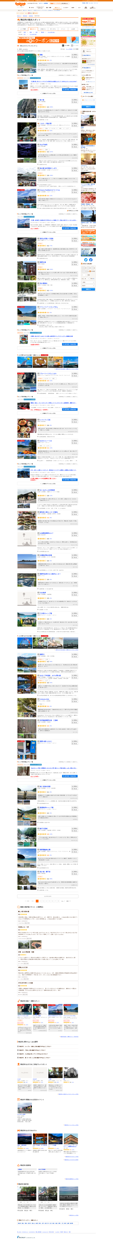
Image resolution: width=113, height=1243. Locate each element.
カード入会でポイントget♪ (88, 26)
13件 (51, 448)
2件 (50, 312)
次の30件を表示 (47, 896)
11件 (51, 195)
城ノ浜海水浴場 (45, 786)
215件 (51, 290)
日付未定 (93, 271)
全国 (25, 32)
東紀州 (42, 32)
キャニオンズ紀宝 (37, 1015)
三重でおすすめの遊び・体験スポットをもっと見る (66, 369)
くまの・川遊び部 (46, 123)
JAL (51, 1231)
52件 (51, 130)
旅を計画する (87, 55)
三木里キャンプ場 (46, 613)
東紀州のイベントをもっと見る (71, 1125)
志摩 (68, 1223)
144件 (27, 1148)
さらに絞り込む (51, 32)
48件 (42, 1148)
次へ (63, 901)
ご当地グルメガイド (37, 10)
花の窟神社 (43, 283)
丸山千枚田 (43, 144)
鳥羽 (65, 1223)
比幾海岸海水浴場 (46, 555)
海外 (86, 7)
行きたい (74, 55)
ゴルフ (79, 7)
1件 (50, 60)
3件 (50, 425)
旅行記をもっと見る (73, 1215)
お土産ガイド (50, 10)
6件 (50, 706)
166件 (51, 269)
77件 (51, 245)
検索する (88, 106)
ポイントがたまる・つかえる (22, 13)
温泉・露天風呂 (38, 1231)
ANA (53, 1231)
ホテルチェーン (25, 1231)
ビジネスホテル (32, 1231)
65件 (51, 661)
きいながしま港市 (21, 1114)
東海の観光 (25, 15)
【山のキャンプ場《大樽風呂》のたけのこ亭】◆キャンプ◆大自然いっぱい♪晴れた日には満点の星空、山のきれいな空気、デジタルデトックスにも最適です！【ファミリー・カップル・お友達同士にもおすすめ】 (54, 768)
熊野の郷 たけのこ (46, 741)
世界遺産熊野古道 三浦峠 (49, 720)
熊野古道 (43, 262)
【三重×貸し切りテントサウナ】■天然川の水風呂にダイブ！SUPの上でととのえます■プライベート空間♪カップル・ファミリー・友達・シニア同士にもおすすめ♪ (54, 81)
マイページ (96, 2)
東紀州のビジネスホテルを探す (71, 1159)
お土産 (73, 29)
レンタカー (65, 7)
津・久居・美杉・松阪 (52, 1223)
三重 (36, 32)
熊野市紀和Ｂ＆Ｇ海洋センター (50, 574)
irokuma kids (44, 699)
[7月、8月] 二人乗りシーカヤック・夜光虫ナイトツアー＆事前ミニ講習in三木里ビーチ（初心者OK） (53, 470)
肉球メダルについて (91, 81)
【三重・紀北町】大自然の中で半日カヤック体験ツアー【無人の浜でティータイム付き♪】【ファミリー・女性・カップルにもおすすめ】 (54, 220)
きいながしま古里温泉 (47, 490)
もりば (18, 1079)
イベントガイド (44, 10)
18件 (58, 1148)
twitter (86, 259)
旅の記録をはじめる (88, 92)
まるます (35, 1079)
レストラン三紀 (45, 420)
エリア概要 (23, 29)
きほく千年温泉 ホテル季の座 (50, 675)
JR (49, 1231)
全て (25, 34)
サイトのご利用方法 (86, 0)
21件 (51, 380)
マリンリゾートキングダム (49, 307)
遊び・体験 (48, 7)
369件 (51, 107)
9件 (50, 517)
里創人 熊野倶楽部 (21, 1145)
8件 (50, 792)
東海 (31, 32)
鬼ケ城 (42, 100)
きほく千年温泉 (41, 1169)
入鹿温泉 (20, 1169)
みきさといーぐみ (46, 441)
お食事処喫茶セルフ (46, 533)
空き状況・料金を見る (70, 89)
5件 (50, 855)
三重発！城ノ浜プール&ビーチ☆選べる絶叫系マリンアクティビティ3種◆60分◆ (52, 336)
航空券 (73, 7)
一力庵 (49, 1079)
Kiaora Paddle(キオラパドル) (50, 190)
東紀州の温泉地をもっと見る (72, 1179)
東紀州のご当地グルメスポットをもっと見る (68, 1094)
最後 (67, 901)
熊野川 (42, 654)
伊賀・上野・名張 (43, 1223)
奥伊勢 (71, 1223)
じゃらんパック (40, 7)
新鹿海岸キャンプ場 (46, 807)
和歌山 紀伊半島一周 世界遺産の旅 (69, 1196)
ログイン (41, 3)
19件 (73, 1149)
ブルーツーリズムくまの (48, 373)
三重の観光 (31, 15)
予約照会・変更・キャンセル (87, 2)
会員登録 (46, 3)
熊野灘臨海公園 (45, 849)
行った (74, 57)
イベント (63, 29)
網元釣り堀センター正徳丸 (49, 512)
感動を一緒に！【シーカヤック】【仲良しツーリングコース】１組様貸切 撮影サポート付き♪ (54, 403)
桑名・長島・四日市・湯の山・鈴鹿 (30, 1223)
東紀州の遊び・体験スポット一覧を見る (69, 1036)
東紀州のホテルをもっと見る (72, 1156)
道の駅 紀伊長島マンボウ (48, 168)
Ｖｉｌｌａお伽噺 (52, 1145)
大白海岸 (43, 592)
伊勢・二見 (60, 1223)
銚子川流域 (43, 828)
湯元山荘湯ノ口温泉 (46, 238)
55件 (51, 682)
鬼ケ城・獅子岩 (45, 872)
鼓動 (41, 55)
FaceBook (90, 259)
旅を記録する (87, 67)
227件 (51, 151)
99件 (51, 878)
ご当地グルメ (43, 29)
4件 (50, 725)
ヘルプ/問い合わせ (94, 0)
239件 (51, 175)
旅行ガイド (25, 10)
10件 (51, 834)
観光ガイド (30, 10)
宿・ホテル (53, 29)
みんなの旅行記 (57, 10)
